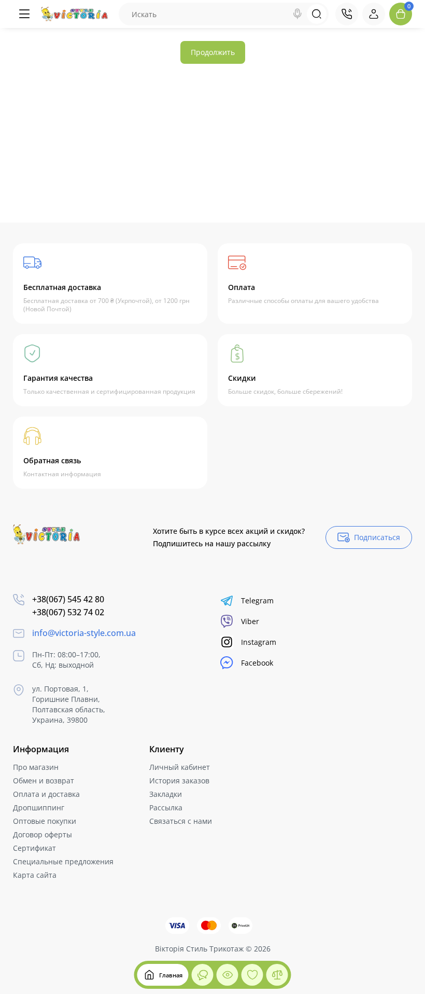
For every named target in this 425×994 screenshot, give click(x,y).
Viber (250, 621)
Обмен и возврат (43, 780)
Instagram (258, 642)
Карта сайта (34, 875)
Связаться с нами (180, 821)
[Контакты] (346, 14)
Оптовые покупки (44, 821)
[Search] (297, 14)
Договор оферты (42, 834)
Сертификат (34, 848)
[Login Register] (373, 14)
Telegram (257, 600)
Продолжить (213, 52)
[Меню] (24, 14)
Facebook (257, 663)
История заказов (179, 780)
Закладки (165, 794)
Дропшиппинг (38, 807)
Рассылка (165, 807)
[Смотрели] (203, 975)
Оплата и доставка (46, 794)
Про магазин (36, 767)
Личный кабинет (179, 767)
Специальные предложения (63, 861)
